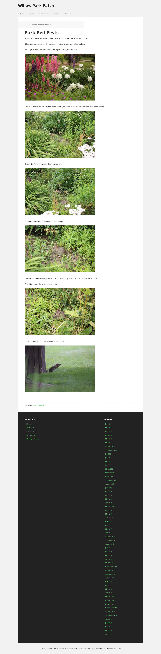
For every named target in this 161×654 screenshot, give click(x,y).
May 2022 (108, 443)
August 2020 (109, 484)
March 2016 (109, 563)
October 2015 (110, 570)
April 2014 (108, 634)
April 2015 (108, 593)
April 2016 (108, 559)
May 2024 (108, 428)
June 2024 (108, 424)
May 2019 (108, 499)
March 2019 (109, 506)
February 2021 (110, 473)
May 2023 (108, 439)
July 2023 (108, 435)
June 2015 (108, 585)
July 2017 (108, 521)
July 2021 (108, 454)
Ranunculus (30, 431)
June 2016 (108, 551)
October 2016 (110, 536)
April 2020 (108, 495)
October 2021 (110, 446)
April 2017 (108, 533)
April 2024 (108, 431)
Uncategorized (38, 405)
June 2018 (108, 510)
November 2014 (111, 608)
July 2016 (108, 548)
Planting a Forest (32, 439)
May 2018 (108, 514)
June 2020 (108, 491)
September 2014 (111, 615)
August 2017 (109, 518)
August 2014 (109, 619)
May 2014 (108, 630)
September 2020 (111, 480)
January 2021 (109, 476)
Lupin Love (30, 428)
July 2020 (108, 488)
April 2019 (108, 503)
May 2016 (108, 555)
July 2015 (108, 581)
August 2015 (109, 578)
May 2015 (108, 589)
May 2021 (108, 461)
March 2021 (109, 469)
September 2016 (111, 540)
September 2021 (111, 450)
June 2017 (108, 525)
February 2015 (110, 600)
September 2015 (111, 574)
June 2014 (108, 627)
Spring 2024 (30, 435)
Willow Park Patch (36, 5)
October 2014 (110, 611)
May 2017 (108, 529)
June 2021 (108, 458)
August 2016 (109, 544)
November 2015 (111, 566)
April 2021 (108, 465)
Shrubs (28, 424)
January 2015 (109, 604)
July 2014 (108, 623)
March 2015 (109, 597)
